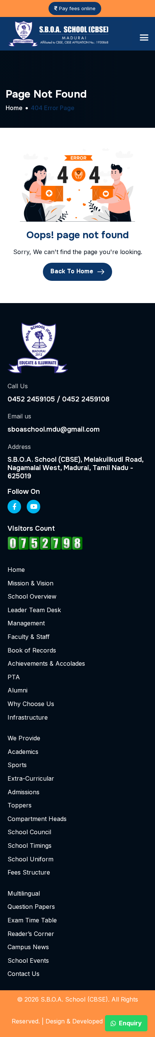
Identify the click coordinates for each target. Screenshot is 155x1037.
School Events (28, 960)
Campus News (28, 947)
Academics (23, 751)
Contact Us (24, 973)
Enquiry (130, 1023)
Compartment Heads (37, 819)
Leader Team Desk (34, 610)
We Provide (24, 738)
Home (16, 569)
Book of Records (32, 650)
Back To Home (72, 271)
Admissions (24, 792)
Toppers (20, 805)
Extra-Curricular (31, 778)
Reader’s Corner (31, 933)
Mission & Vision (30, 583)
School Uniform (30, 859)
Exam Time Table (32, 920)
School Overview (32, 596)
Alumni (17, 690)
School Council (29, 832)
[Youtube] (33, 506)
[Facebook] (14, 506)
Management (26, 623)
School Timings (30, 845)
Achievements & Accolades (46, 663)
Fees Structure (29, 872)
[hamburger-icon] (144, 37)
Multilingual (24, 893)
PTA (14, 677)
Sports (17, 765)
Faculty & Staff (29, 636)
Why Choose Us (31, 704)
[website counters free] (45, 543)
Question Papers (31, 906)
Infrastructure (28, 717)
